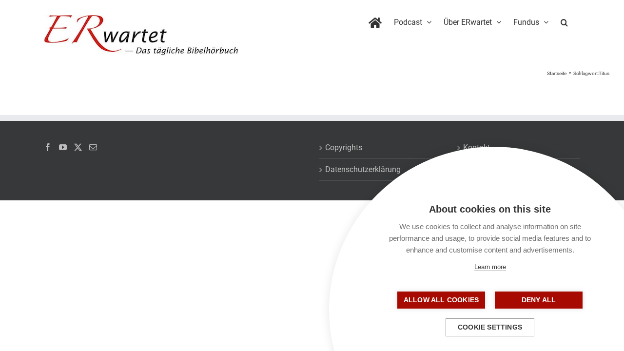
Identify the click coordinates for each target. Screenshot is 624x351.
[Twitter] (78, 147)
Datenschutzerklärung (363, 169)
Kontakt (476, 147)
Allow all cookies (441, 300)
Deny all (539, 300)
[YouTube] (63, 147)
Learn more (490, 267)
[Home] (375, 20)
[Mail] (93, 147)
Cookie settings (490, 327)
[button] (564, 20)
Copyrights (343, 147)
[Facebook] (48, 147)
